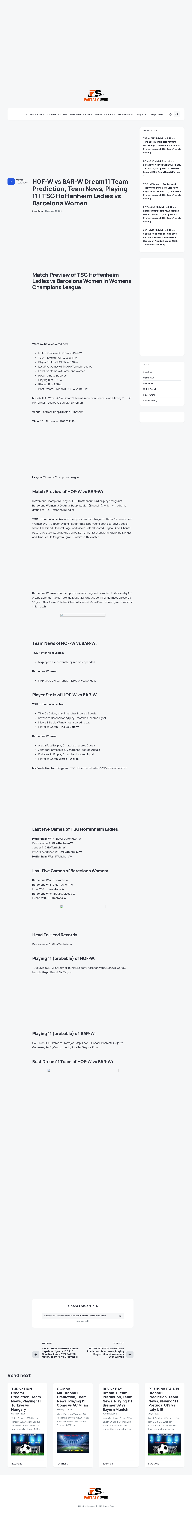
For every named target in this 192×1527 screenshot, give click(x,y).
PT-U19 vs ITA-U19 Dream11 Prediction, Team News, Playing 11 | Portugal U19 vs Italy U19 (163, 1399)
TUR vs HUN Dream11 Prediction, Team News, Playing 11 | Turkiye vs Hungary (26, 1399)
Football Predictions (21, 181)
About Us (147, 372)
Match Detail (149, 389)
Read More (16, 1464)
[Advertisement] (90, 21)
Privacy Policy (150, 400)
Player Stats (149, 394)
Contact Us (148, 377)
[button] (171, 114)
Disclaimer (148, 383)
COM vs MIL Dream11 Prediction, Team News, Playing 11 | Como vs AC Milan (72, 1397)
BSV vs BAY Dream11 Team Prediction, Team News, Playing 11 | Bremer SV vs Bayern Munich (117, 1399)
